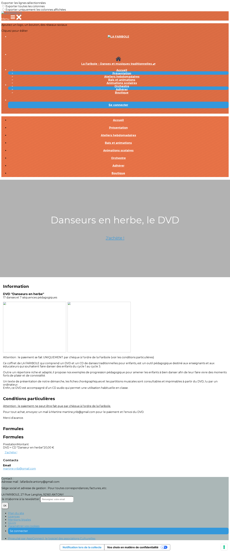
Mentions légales (19, 519)
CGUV (12, 523)
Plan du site (16, 513)
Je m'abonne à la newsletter (20, 499)
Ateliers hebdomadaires (121, 76)
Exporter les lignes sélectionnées (23, 3)
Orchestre (121, 86)
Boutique (121, 92)
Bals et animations (121, 79)
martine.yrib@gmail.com (19, 468)
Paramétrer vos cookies (23, 526)
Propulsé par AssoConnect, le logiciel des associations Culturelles (51, 538)
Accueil (121, 70)
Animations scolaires (122, 83)
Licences (14, 516)
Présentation (121, 73)
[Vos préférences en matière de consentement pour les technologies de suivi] (224, 547)
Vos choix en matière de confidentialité (132, 547)
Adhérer (122, 89)
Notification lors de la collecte (82, 547)
